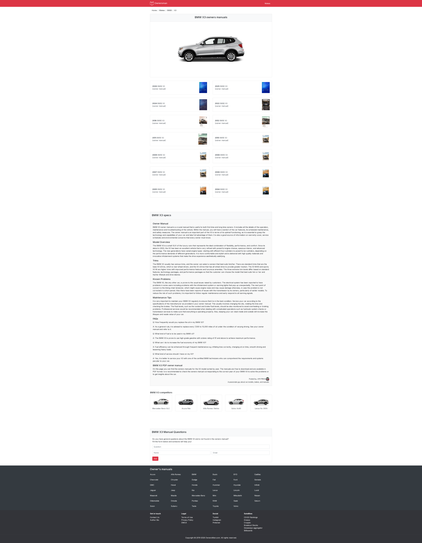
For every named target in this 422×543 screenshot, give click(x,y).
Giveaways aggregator (253, 528)
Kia (193, 490)
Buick (215, 474)
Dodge (194, 480)
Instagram (217, 520)
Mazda (173, 495)
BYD (235, 474)
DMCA (184, 523)
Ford (235, 480)
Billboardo (248, 530)
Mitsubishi (238, 495)
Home (154, 10)
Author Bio (154, 520)
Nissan (257, 495)
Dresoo (247, 520)
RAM (215, 501)
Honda (194, 485)
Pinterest (216, 523)
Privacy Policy (187, 520)
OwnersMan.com (213, 538)
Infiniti (256, 485)
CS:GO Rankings (251, 517)
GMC (152, 485)
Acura (152, 474)
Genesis (257, 480)
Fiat (214, 480)
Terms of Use (187, 517)
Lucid (256, 490)
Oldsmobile (154, 501)
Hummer (216, 485)
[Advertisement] (211, 205)
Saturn (257, 501)
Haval (173, 485)
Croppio (247, 523)
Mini (214, 495)
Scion (152, 506)
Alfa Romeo (176, 474)
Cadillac (257, 474)
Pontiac (195, 501)
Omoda (174, 501)
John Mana (261, 379)
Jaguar (153, 490)
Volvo (236, 506)
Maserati (153, 495)
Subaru (174, 506)
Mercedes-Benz (198, 495)
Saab (236, 501)
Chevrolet (154, 480)
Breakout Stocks (251, 525)
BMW (169, 10)
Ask (155, 459)
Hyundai (237, 485)
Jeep (173, 490)
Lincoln (237, 490)
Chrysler (174, 480)
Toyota (215, 506)
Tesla (194, 506)
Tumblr (216, 517)
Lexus (215, 490)
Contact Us (154, 517)
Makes (267, 3)
